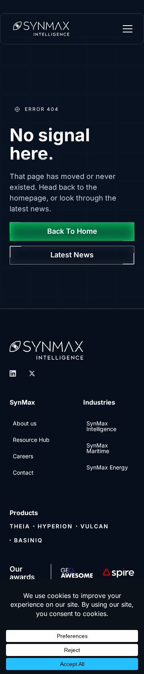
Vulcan (94, 526)
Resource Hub (31, 439)
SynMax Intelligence (101, 426)
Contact (23, 472)
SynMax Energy (107, 467)
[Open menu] (127, 28)
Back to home (72, 231)
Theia (20, 526)
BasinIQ (28, 540)
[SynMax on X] (32, 373)
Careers (23, 456)
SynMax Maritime (97, 448)
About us (24, 423)
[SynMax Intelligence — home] (41, 29)
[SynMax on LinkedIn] (13, 373)
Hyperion (55, 526)
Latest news (72, 255)
